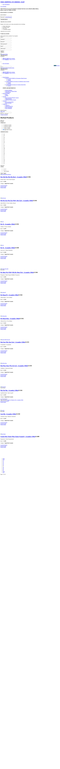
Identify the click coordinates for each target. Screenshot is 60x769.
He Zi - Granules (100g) (7, 224)
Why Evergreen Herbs (9, 101)
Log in (1, 6)
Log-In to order (3, 186)
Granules (9, 79)
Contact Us (5, 104)
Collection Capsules (7, 126)
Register (4, 6)
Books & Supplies (6, 93)
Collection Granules (7, 124)
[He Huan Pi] (3, 292)
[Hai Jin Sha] (3, 386)
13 (3, 461)
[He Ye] (2, 245)
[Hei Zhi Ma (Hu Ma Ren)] (5, 174)
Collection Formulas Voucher (10, 99)
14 (3, 462)
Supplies (6, 95)
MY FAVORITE (6, 63)
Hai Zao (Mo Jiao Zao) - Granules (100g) (12, 342)
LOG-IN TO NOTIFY (4, 401)
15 (3, 463)
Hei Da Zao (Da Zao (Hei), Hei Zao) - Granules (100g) (16, 200)
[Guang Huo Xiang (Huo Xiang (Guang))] (3, 434)
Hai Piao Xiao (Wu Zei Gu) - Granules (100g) (14, 366)
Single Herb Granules (8, 129)
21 (3, 470)
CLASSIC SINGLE (15, 84)
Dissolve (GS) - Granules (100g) (17, 399)
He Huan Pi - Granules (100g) (9, 295)
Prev (4, 459)
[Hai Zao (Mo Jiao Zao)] (5, 339)
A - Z (5, 168)
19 (3, 468)
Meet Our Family (8, 103)
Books (6, 94)
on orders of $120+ (9, 59)
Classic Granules (7, 127)
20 (3, 469)
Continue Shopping (4, 114)
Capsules (9, 80)
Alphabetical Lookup (4, 131)
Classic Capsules (7, 128)
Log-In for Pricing (3, 185)
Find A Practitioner (8, 107)
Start (4, 458)
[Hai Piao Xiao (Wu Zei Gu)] (3, 363)
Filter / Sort (2, 111)
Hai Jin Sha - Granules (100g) (9, 390)
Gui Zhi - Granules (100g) (8, 414)
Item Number (6, 171)
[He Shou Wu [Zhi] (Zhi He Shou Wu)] (4, 268)
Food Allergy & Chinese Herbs (11, 91)
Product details (3, 187)
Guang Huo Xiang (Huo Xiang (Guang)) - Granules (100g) (17, 436)
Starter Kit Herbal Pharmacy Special (12, 97)
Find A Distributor (8, 108)
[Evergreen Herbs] (4, 54)
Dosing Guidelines (8, 90)
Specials (4, 96)
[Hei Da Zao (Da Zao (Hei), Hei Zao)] (3, 198)
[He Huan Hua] (3, 316)
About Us (4, 100)
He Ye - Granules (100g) (7, 248)
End (3, 472)
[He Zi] (2, 221)
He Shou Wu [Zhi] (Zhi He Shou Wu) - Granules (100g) (17, 272)
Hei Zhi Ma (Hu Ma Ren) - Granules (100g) (13, 177)
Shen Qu (9, 399)
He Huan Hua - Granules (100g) (10, 318)
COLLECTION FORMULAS (16, 78)
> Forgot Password (8, 17)
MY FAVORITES (6, 4)
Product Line (3, 122)
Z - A (5, 170)
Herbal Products (6, 77)
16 (3, 464)
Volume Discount (8, 98)
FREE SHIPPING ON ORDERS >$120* (12, 2)
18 (3, 467)
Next (4, 471)
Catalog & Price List (9, 106)
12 (3, 460)
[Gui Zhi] (2, 410)
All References (8, 92)
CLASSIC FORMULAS (17, 81)
